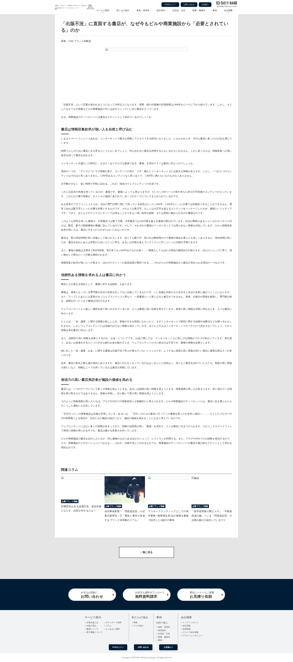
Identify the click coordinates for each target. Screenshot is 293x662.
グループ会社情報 (191, 632)
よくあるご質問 (112, 629)
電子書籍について (94, 632)
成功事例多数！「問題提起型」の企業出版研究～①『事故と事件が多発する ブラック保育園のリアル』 (125, 515)
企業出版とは (92, 622)
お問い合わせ (189, 5)
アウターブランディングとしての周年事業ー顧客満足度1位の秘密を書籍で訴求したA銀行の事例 (168, 515)
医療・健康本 (198, 10)
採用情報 (187, 629)
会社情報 (187, 626)
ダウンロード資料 (113, 622)
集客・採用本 (143, 10)
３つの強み (138, 626)
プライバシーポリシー (193, 635)
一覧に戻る (146, 552)
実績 (135, 622)
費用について (92, 629)
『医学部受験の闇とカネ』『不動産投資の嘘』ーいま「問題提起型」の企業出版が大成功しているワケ (212, 515)
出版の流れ (91, 626)
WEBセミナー (170, 5)
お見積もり (168, 647)
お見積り (205, 5)
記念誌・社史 (178, 10)
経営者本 (161, 10)
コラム (109, 626)
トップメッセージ (191, 622)
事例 (215, 10)
